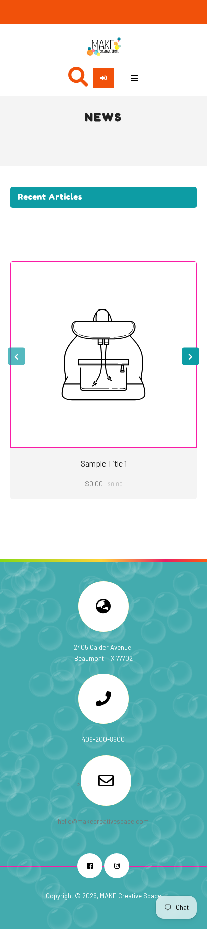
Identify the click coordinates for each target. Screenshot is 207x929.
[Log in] (103, 78)
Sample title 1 (104, 463)
